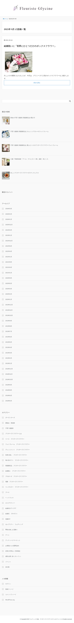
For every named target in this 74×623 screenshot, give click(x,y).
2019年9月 (8, 320)
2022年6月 (8, 246)
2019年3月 (8, 353)
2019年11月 (9, 310)
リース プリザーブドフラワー (14, 439)
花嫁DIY (7, 519)
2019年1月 (8, 363)
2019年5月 (8, 342)
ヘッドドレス (9, 497)
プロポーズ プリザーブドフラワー (16, 476)
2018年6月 (8, 395)
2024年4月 (8, 230)
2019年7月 (8, 331)
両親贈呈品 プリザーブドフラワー (16, 465)
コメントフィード (10, 594)
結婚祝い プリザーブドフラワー (15, 471)
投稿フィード (9, 589)
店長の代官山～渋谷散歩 (12, 551)
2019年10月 (9, 315)
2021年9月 (8, 262)
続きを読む (37, 82)
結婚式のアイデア (10, 508)
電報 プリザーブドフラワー (14, 481)
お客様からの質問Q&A (12, 545)
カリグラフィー (10, 503)
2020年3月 (8, 288)
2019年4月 (8, 347)
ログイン (8, 584)
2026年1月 (8, 219)
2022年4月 (8, 251)
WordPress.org (10, 600)
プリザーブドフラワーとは (13, 433)
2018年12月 (9, 369)
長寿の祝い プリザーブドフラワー (16, 455)
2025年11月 (9, 224)
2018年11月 (9, 374)
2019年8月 (8, 326)
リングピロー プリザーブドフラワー (16, 487)
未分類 (7, 567)
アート (7, 535)
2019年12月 (9, 304)
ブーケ (7, 492)
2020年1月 (8, 299)
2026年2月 (8, 214)
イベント (8, 561)
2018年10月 (9, 379)
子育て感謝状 (9, 428)
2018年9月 (8, 385)
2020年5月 (8, 283)
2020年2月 (8, 294)
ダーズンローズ (10, 417)
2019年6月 (8, 337)
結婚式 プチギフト (11, 513)
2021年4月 (8, 267)
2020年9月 (8, 278)
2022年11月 (9, 240)
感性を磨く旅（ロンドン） (13, 556)
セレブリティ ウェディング (14, 524)
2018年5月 (8, 401)
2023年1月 (8, 235)
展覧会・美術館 (10, 423)
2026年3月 (8, 208)
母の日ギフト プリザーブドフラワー (16, 460)
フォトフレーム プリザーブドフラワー (17, 444)
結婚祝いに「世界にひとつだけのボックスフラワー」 (30, 46)
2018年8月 (8, 390)
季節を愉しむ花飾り (11, 529)
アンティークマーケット (12, 540)
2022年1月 (8, 256)
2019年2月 (8, 358)
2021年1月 (8, 272)
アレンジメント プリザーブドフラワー (17, 449)
